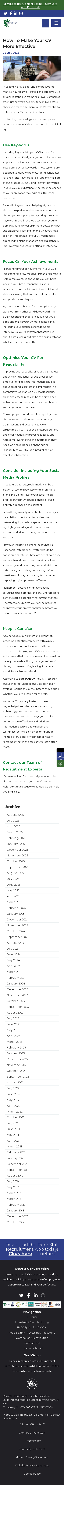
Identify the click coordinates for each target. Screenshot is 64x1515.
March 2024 (15, 972)
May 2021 (13, 1135)
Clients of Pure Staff (32, 1424)
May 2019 (13, 1187)
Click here (20, 1253)
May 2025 (13, 890)
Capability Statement (32, 1449)
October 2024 (16, 931)
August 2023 (15, 1012)
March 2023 (14, 1041)
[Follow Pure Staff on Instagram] (21, 14)
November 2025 (17, 855)
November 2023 (17, 995)
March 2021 (14, 1146)
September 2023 (18, 1007)
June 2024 (14, 954)
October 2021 (15, 1117)
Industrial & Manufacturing (32, 1322)
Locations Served (32, 1348)
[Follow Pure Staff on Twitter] (5, 14)
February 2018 (16, 1204)
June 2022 (14, 1094)
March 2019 (14, 1193)
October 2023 (16, 1001)
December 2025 (17, 849)
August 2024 (15, 942)
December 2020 (17, 1164)
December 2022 (17, 1059)
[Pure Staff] (10, 23)
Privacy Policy (32, 1440)
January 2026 (16, 844)
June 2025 (14, 884)
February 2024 (16, 977)
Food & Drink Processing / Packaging (32, 1332)
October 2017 (15, 1222)
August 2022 (15, 1082)
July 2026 (13, 820)
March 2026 (15, 832)
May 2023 (13, 1030)
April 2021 (13, 1140)
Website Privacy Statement (32, 1465)
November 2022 (17, 1065)
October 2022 (16, 1071)
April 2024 (13, 966)
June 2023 (14, 1024)
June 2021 (13, 1129)
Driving (32, 1317)
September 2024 (18, 937)
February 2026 (16, 838)
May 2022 (13, 1100)
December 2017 (17, 1216)
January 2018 (15, 1210)
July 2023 (13, 1018)
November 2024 (17, 925)
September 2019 (17, 1169)
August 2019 (15, 1175)
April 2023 (13, 1036)
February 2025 (16, 908)
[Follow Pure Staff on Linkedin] (15, 14)
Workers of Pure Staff (32, 1432)
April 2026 (13, 826)
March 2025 (14, 902)
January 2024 (16, 983)
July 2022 (13, 1088)
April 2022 (13, 1105)
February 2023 (16, 1047)
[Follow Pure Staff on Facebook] (11, 14)
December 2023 (17, 989)
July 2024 (13, 948)
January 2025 (16, 913)
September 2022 (18, 1076)
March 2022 (14, 1111)
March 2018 (14, 1199)
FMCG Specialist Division (32, 1327)
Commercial (32, 1343)
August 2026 (15, 814)
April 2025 (13, 896)
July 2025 (13, 878)
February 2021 (16, 1152)
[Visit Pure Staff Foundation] (60, 763)
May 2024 (13, 960)
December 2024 (17, 919)
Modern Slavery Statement (32, 1457)
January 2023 (16, 1053)
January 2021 (15, 1158)
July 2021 (13, 1123)
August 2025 (15, 873)
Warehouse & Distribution (32, 1338)
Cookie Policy (32, 1473)
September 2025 (18, 867)
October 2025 (16, 861)
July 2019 (13, 1181)
